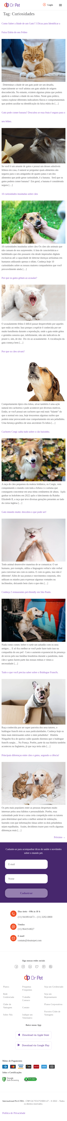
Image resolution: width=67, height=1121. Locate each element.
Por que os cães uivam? (13, 351)
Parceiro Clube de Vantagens (52, 1013)
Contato (25, 1007)
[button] (60, 5)
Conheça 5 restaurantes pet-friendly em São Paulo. (26, 592)
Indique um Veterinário (27, 1016)
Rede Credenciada (8, 995)
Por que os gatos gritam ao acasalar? (19, 278)
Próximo (59, 837)
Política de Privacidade (13, 1113)
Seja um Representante (50, 995)
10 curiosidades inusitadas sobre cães (20, 194)
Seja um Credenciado (53, 987)
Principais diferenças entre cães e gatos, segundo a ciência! (30, 755)
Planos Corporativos (53, 1004)
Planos (6, 987)
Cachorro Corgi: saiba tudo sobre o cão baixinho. (26, 431)
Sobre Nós (7, 1015)
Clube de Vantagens (7, 1006)
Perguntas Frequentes (27, 988)
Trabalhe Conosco (26, 998)
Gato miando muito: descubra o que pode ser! (24, 512)
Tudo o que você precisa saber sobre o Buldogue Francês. (30, 672)
